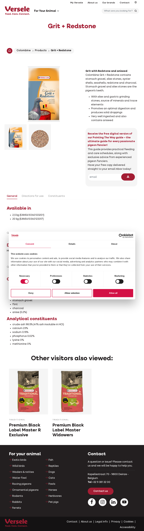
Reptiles (54, 466)
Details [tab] (72, 244)
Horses (53, 490)
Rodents (17, 496)
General (12, 196)
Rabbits (17, 502)
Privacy (115, 521)
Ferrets (16, 508)
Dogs (52, 472)
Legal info (101, 521)
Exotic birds (19, 460)
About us (93, 3)
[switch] (56, 281)
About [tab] (114, 244)
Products (41, 50)
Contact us (100, 491)
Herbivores (55, 496)
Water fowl (19, 478)
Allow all (113, 293)
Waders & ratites (23, 472)
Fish (51, 460)
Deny (30, 293)
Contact (125, 3)
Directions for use (33, 196)
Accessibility (127, 527)
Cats (52, 478)
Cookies (128, 521)
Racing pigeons (21, 484)
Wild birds (18, 466)
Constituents (56, 196)
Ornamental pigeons (25, 490)
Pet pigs (53, 502)
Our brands (108, 3)
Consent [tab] (30, 244)
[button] (135, 3)
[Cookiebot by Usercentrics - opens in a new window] (121, 236)
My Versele (76, 3)
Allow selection (72, 293)
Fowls (52, 484)
